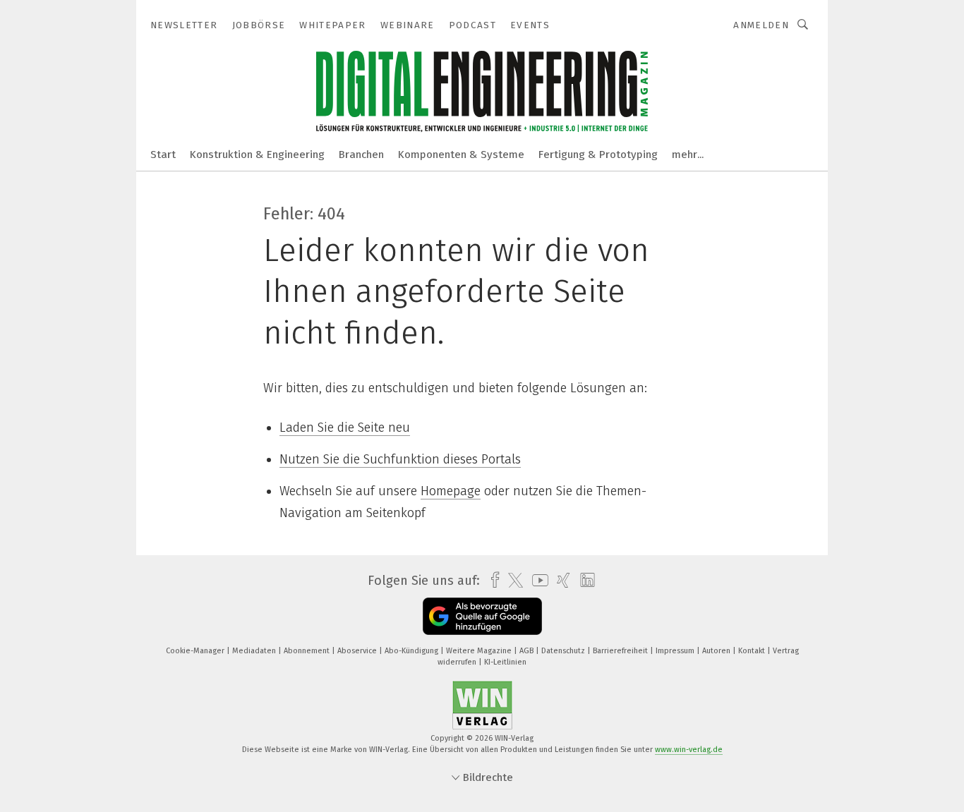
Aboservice (358, 650)
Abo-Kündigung (412, 650)
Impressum (676, 650)
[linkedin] (584, 580)
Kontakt (752, 650)
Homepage (451, 491)
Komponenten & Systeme (461, 154)
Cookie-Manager (196, 650)
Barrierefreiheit (621, 650)
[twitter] (512, 580)
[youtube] (536, 580)
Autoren (717, 650)
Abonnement (308, 650)
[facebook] (491, 580)
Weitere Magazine (480, 650)
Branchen (361, 154)
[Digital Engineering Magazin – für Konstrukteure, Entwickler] (163, 153)
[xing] (560, 580)
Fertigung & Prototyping (598, 154)
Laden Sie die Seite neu (344, 427)
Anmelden (761, 25)
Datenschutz (564, 650)
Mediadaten (255, 650)
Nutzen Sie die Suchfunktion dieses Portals (400, 459)
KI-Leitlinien (505, 662)
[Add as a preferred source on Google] (482, 616)
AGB (527, 650)
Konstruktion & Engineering (257, 154)
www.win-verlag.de (689, 749)
